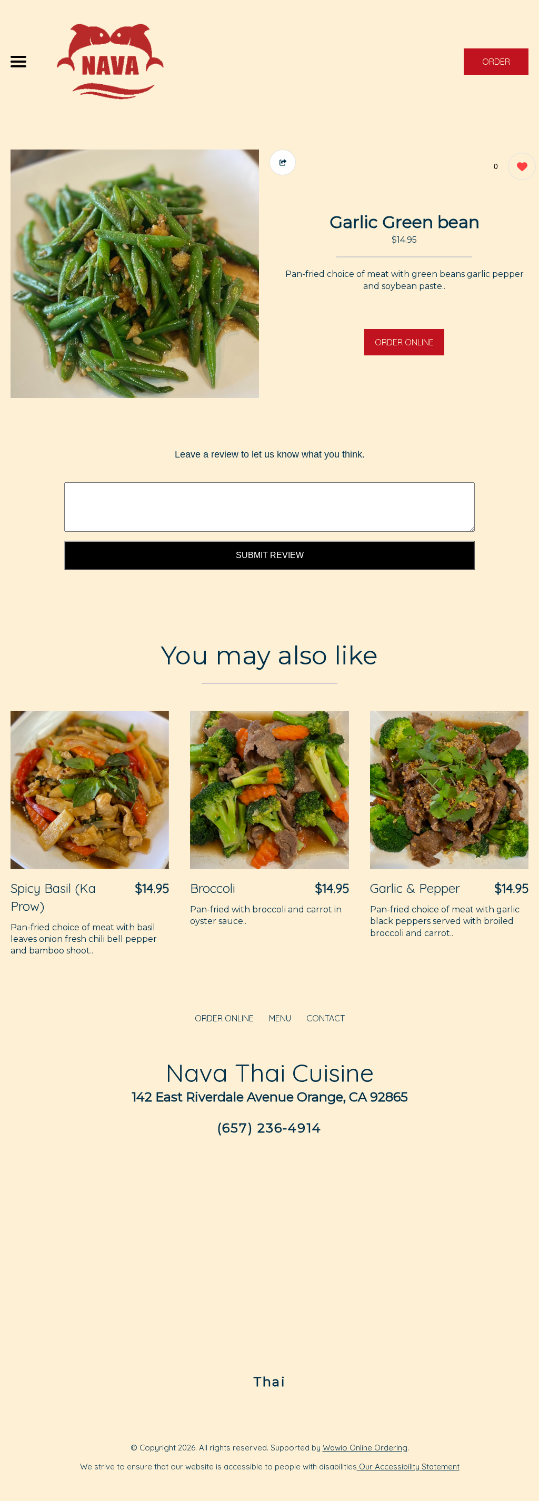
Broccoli (212, 888)
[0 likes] (519, 166)
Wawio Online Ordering (365, 1448)
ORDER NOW (496, 65)
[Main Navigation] (18, 61)
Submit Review (270, 555)
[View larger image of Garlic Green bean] (135, 274)
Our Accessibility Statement (408, 1467)
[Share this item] (283, 162)
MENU (280, 1018)
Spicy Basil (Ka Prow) (53, 897)
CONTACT (325, 1018)
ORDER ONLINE (404, 342)
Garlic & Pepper (415, 888)
